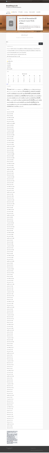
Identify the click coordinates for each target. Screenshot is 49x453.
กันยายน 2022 (9, 173)
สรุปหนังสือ (9, 65)
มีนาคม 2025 (9, 115)
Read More (39, 31)
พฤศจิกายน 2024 (10, 123)
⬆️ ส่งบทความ (8, 1)
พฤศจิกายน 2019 (10, 238)
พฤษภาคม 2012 (9, 403)
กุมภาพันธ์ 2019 (9, 255)
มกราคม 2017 (9, 303)
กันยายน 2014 (9, 357)
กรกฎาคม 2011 (9, 416)
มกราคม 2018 (9, 280)
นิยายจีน (31, 89)
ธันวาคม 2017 (9, 282)
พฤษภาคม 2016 (9, 318)
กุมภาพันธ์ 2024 (9, 140)
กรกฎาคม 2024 (9, 131)
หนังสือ (38, 93)
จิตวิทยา (26, 89)
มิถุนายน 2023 (9, 155)
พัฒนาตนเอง (16, 91)
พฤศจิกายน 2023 (10, 146)
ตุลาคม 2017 (9, 286)
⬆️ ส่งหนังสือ (8, 13)
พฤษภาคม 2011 (9, 418)
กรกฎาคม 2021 (9, 199)
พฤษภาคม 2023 (9, 157)
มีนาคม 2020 (9, 230)
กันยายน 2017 (9, 288)
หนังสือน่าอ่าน (25, 96)
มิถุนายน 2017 (9, 293)
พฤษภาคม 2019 (9, 249)
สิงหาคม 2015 (9, 335)
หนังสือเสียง (9, 67)
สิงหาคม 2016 (9, 313)
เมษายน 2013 (9, 389)
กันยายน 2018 (9, 265)
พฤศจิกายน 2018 (10, 261)
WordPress (41, 450)
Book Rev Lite (33, 450)
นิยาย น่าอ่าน (36, 89)
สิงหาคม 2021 (9, 198)
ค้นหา (7, 41)
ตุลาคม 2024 (9, 125)
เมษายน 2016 (9, 320)
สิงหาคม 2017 (9, 290)
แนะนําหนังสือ (33, 104)
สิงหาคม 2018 (9, 267)
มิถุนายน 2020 (9, 224)
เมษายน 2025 (9, 113)
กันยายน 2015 (9, 334)
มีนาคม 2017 (9, 299)
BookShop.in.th (12, 6)
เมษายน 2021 (9, 205)
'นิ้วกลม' (9, 89)
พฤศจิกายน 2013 (10, 376)
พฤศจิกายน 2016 (10, 307)
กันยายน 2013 (9, 380)
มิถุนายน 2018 (9, 270)
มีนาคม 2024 (9, 138)
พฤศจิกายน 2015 (10, 330)
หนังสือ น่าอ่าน (33, 96)
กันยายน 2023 (9, 150)
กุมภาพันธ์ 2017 (9, 301)
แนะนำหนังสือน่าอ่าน (33, 102)
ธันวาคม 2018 (9, 259)
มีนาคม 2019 (9, 253)
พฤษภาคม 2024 (9, 134)
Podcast (19, 89)
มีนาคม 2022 (9, 184)
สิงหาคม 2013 (9, 381)
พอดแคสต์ (12, 91)
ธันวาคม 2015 (9, 328)
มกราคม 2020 (9, 234)
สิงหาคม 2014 (9, 358)
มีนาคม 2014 (9, 368)
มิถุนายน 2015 (9, 339)
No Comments (22, 31)
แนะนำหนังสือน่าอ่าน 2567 (13, 104)
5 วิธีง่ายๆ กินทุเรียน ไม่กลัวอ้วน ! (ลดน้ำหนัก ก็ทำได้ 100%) (16, 54)
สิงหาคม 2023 (9, 152)
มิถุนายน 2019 (9, 247)
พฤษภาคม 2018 (9, 272)
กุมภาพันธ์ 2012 (9, 406)
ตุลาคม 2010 (9, 426)
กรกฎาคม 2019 (9, 245)
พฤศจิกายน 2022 (10, 169)
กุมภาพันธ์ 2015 (9, 347)
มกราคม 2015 (9, 349)
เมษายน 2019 (9, 251)
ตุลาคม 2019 (9, 240)
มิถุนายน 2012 (9, 401)
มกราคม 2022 (9, 188)
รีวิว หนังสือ (31, 91)
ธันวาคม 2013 (9, 374)
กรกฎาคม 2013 (9, 383)
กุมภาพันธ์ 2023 (9, 163)
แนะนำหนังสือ (30, 100)
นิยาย (29, 89)
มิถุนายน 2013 (9, 385)
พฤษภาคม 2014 (9, 364)
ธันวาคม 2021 (9, 190)
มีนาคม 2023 (9, 161)
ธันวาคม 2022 (9, 167)
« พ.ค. (7, 84)
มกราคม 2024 (9, 142)
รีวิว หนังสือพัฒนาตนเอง (14, 93)
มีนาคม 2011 (9, 422)
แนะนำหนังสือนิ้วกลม (21, 102)
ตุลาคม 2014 (9, 355)
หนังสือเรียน (33, 98)
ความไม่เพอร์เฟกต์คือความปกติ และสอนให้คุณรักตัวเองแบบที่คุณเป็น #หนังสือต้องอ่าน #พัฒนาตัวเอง (24, 50)
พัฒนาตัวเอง (20, 91)
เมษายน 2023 (9, 159)
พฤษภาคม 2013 (9, 387)
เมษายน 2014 (9, 366)
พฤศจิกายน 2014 (10, 353)
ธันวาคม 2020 (9, 213)
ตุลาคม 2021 (9, 194)
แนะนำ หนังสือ (38, 100)
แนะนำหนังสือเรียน (24, 104)
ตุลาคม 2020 (9, 217)
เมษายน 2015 (9, 343)
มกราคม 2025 (9, 119)
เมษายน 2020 (9, 228)
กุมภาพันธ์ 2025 (9, 117)
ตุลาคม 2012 (9, 397)
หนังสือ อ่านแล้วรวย (25, 98)
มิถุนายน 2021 (9, 201)
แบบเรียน (16, 106)
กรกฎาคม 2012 (9, 399)
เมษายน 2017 (9, 297)
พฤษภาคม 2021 (9, 203)
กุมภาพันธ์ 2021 (9, 209)
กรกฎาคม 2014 (9, 360)
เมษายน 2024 (9, 136)
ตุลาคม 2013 (9, 378)
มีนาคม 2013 (9, 391)
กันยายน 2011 (9, 412)
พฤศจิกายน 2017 (10, 284)
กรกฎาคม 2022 (9, 177)
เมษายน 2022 (9, 182)
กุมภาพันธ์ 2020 (9, 232)
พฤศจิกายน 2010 (10, 424)
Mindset (17, 89)
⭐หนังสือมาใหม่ (10, 61)
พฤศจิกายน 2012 (10, 395)
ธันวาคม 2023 (9, 144)
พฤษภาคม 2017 (9, 295)
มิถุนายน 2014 (9, 362)
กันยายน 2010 (9, 427)
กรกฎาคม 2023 (9, 154)
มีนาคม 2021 (9, 207)
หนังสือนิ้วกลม (17, 96)
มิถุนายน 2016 (9, 316)
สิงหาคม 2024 (9, 129)
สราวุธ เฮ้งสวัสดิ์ (25, 93)
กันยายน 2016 (9, 311)
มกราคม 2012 (9, 408)
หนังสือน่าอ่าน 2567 (16, 98)
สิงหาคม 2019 (9, 244)
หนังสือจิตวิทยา (10, 96)
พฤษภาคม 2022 (9, 180)
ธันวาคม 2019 (9, 236)
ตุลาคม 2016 (9, 309)
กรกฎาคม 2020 (9, 222)
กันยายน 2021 (9, 196)
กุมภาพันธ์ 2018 (9, 278)
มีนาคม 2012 (9, 404)
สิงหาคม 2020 (9, 221)
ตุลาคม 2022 (9, 171)
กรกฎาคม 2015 (9, 337)
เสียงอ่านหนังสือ (9, 68)
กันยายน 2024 (9, 127)
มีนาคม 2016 (9, 322)
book (15, 89)
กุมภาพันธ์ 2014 (9, 370)
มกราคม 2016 (9, 326)
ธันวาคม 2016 (9, 305)
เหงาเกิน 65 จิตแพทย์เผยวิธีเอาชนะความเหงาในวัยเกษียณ (27, 21)
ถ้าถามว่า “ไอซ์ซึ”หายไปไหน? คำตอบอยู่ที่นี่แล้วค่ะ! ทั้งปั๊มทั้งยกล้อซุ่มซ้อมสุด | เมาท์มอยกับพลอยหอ (23, 48)
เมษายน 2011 (9, 420)
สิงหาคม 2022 (9, 175)
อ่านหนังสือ (11, 100)
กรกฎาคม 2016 (9, 314)
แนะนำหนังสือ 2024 (11, 102)
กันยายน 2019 (9, 242)
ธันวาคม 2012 (9, 393)
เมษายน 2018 (9, 274)
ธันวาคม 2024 (9, 121)
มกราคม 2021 (9, 211)
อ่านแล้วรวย (15, 100)
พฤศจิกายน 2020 (10, 215)
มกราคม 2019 (9, 257)
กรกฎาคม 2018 (9, 268)
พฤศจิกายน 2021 (10, 192)
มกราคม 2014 (9, 372)
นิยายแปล (10, 91)
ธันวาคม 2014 (9, 351)
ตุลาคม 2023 (9, 148)
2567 (13, 89)
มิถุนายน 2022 (9, 178)
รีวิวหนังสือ (9, 63)
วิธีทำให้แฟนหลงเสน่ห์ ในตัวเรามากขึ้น (13, 56)
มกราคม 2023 (9, 165)
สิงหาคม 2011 (9, 414)
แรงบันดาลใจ (21, 106)
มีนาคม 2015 (9, 345)
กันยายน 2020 (9, 219)
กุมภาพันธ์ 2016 (9, 324)
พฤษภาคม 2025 (9, 111)
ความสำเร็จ (22, 89)
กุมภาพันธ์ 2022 (9, 186)
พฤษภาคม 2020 (9, 226)
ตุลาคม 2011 (9, 410)
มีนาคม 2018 (9, 276)
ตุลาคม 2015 (9, 332)
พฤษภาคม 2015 (9, 341)
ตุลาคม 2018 (9, 263)
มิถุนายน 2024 (9, 132)
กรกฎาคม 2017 (9, 291)
